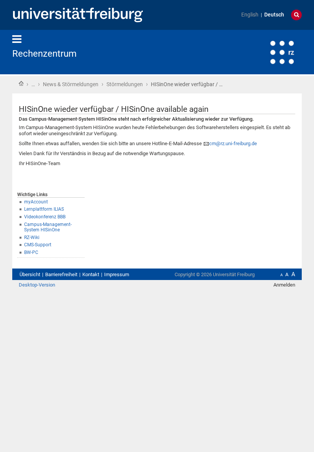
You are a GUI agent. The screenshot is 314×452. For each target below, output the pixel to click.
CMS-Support (37, 244)
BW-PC (31, 252)
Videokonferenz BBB (44, 216)
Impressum (116, 274)
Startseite (21, 83)
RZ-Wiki (31, 237)
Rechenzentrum (44, 53)
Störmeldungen (124, 84)
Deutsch (274, 14)
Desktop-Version (37, 285)
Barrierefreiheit (61, 274)
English (249, 14)
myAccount (36, 202)
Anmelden (284, 285)
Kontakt (90, 274)
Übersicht (30, 274)
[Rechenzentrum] (264, 51)
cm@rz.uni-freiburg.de (233, 143)
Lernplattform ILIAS (44, 209)
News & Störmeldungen (70, 84)
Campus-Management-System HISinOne (48, 227)
